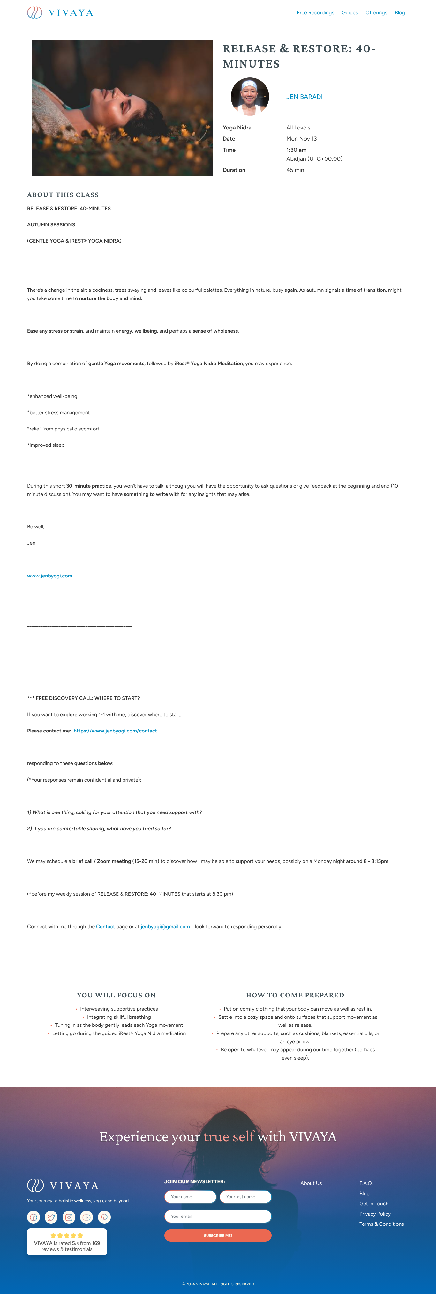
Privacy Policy (375, 1214)
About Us (311, 1183)
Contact (105, 926)
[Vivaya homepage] (60, 12)
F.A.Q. (366, 1183)
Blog (400, 13)
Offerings (376, 13)
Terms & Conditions (381, 1224)
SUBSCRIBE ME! (218, 1235)
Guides (350, 13)
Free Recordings (315, 13)
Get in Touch (373, 1204)
